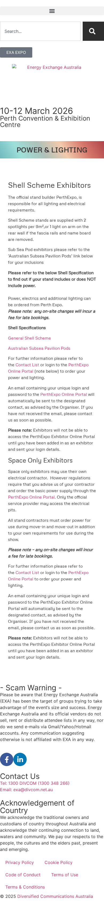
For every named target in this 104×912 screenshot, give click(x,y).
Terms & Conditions (25, 887)
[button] (52, 10)
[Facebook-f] (6, 759)
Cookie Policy (59, 862)
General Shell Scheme (29, 338)
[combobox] (40, 31)
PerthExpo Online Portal (63, 394)
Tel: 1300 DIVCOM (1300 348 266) (35, 783)
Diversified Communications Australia (55, 896)
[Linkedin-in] (20, 759)
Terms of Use (64, 874)
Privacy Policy (19, 862)
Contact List (27, 364)
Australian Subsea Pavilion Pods (39, 348)
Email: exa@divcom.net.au (26, 789)
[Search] (93, 31)
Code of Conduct (23, 874)
